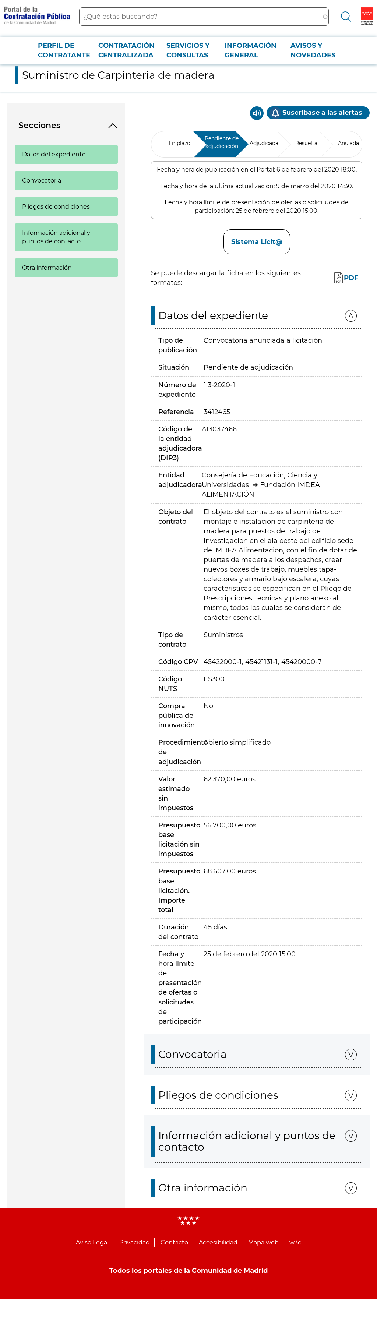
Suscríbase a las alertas (322, 113)
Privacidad (134, 1242)
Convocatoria (41, 180)
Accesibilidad (218, 1242)
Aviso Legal (92, 1242)
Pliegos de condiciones (56, 206)
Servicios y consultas (187, 50)
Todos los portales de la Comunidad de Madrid (188, 1271)
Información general (250, 50)
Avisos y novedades (312, 50)
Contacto (174, 1242)
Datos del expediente (54, 154)
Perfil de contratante (64, 50)
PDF (351, 278)
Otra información (47, 267)
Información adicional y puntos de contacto (56, 237)
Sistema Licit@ (256, 242)
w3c (295, 1242)
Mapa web (263, 1242)
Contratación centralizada (126, 50)
